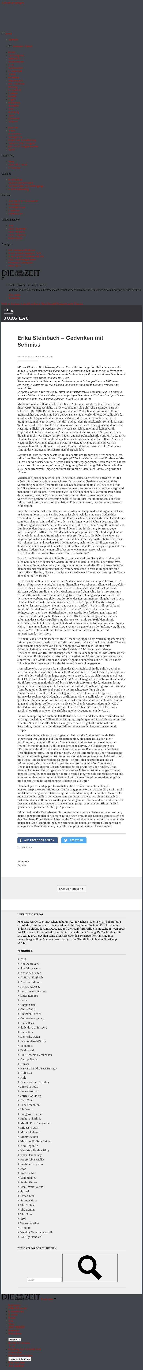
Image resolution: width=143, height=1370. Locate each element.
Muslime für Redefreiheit (36, 1141)
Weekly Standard (31, 1237)
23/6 (23, 959)
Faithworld (27, 1050)
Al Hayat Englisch (31, 977)
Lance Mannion (30, 1105)
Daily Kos (26, 1032)
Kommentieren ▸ (71, 888)
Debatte (21, 865)
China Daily (27, 1009)
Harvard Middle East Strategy (38, 1068)
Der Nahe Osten (30, 1036)
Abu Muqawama (30, 968)
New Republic (29, 1146)
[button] (6, 33)
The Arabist (27, 1205)
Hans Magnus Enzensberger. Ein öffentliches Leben (68, 939)
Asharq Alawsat (30, 986)
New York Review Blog (34, 1150)
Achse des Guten (30, 973)
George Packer (29, 1059)
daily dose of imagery (33, 1027)
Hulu (23, 1077)
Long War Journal (31, 1114)
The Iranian (27, 1209)
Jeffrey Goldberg (31, 1095)
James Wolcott (29, 1091)
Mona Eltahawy (30, 1132)
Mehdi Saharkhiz (31, 1118)
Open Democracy (31, 1155)
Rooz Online (28, 1173)
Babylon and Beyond (33, 991)
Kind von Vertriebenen (41, 367)
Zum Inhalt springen (12, 2)
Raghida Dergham (31, 1164)
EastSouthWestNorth (33, 1041)
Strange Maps (28, 1200)
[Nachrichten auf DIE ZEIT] (20, 275)
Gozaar (24, 1064)
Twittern (76, 840)
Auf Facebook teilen (39, 840)
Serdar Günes (28, 1182)
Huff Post (26, 1073)
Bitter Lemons (29, 995)
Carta (23, 1000)
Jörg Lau (16, 318)
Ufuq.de (25, 1227)
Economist (26, 1045)
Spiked (24, 1191)
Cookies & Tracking (20, 1359)
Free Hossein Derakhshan (36, 1055)
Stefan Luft (27, 1196)
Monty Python (29, 1136)
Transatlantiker (29, 1223)
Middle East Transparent (35, 1123)
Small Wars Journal (32, 1186)
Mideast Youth (29, 1127)
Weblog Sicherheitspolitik (36, 1232)
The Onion (26, 1214)
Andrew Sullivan (30, 982)
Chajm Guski (28, 1004)
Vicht (102, 921)
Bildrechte (15, 1339)
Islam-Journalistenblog (34, 1082)
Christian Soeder (30, 1014)
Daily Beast (27, 1023)
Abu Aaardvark (29, 963)
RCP (23, 1168)
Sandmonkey (28, 1177)
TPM (23, 1218)
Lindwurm (26, 1109)
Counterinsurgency (32, 1018)
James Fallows (29, 1086)
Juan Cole (26, 1100)
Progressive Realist (32, 1159)
